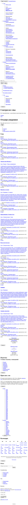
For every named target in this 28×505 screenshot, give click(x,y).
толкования (9, 36)
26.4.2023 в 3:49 (14, 206)
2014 (7, 403)
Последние (8, 8)
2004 (7, 415)
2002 (7, 417)
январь (7, 421)
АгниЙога (9, 259)
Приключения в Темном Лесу (7, 214)
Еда (8, 258)
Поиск (4, 482)
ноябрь (7, 433)
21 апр (2, 284)
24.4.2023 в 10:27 (15, 259)
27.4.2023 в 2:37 (14, 177)
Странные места (11, 180)
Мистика (5, 139)
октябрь (7, 431)
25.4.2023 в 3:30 (14, 237)
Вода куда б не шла (5, 242)
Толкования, (6, 21)
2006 (7, 413)
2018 (7, 399)
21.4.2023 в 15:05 (14, 300)
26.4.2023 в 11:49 (14, 202)
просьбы (9, 30)
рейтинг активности (11, 60)
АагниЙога (9, 209)
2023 (7, 393)
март (7, 423)
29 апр (2, 142)
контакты (9, 58)
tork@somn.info (7, 490)
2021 (7, 395)
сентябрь (8, 430)
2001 (7, 419)
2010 (7, 408)
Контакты (8, 102)
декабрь (7, 434)
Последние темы (10, 66)
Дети (9, 330)
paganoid (8, 174)
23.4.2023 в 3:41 (14, 270)
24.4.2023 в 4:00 (15, 262)
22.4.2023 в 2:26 (15, 282)
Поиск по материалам (10, 63)
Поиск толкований (10, 22)
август (7, 429)
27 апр (2, 155)
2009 (7, 409)
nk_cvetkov (8, 300)
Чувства (5, 330)
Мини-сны (5, 370)
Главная (5, 128)
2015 (7, 402)
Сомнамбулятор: (12, 1)
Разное (4, 62)
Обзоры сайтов (9, 14)
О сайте (5, 475)
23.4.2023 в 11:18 (14, 267)
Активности (8, 52)
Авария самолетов (5, 311)
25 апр (2, 212)
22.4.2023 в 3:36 (14, 279)
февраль (7, 422)
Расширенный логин (7, 90)
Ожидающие (9, 29)
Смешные (5, 366)
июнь (7, 427)
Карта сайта (5, 472)
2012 (7, 406)
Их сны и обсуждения (10, 59)
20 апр (2, 326)
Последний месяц (10, 25)
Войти (2, 83)
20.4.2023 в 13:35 (14, 328)
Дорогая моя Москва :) (6, 161)
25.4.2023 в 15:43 (14, 234)
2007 (7, 412)
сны (8, 17)
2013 (7, 405)
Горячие (7, 9)
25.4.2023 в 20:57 (16, 227)
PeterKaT (8, 202)
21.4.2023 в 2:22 (15, 323)
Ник (1, 80)
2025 (7, 390)
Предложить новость (10, 73)
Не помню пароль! (7, 92)
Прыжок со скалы (5, 189)
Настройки (8, 104)
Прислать (5, 483)
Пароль (2, 82)
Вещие (4, 147)
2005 (7, 414)
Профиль (8, 100)
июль (7, 428)
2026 (7, 389)
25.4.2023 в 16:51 (14, 230)
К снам (9, 37)
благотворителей (18, 489)
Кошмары (5, 192)
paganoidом (6, 489)
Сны (4, 130)
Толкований (8, 51)
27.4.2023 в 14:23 (13, 174)
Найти (14, 467)
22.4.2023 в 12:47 (14, 275)
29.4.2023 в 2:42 (14, 148)
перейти (5, 435)
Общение (8, 99)
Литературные (6, 217)
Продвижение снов (10, 32)
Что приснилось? (5, 123)
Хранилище (5, 481)
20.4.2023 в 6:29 (14, 335)
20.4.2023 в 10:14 (14, 332)
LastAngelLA (9, 227)
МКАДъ (8, 140)
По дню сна (14, 459)
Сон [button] (2, 116)
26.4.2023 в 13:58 (14, 186)
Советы (7, 42)
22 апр (2, 273)
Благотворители (9, 55)
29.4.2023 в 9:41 (14, 144)
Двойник (3, 287)
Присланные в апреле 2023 (9, 131)
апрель (7, 424)
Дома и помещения (11, 164)
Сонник (7, 43)
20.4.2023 (3, 325)
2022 (7, 394)
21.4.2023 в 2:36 (15, 307)
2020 (7, 396)
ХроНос (8, 234)
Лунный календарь (10, 44)
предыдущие (14, 339)
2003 (7, 416)
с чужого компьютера (8, 88)
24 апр (2, 240)
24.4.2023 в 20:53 (16, 255)
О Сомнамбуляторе (10, 78)
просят (9, 31)
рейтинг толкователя (11, 38)
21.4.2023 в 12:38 (15, 303)
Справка (5, 473)
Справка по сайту (10, 76)
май (6, 426)
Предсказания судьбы (12, 147)
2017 (7, 400)
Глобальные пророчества (12, 151)
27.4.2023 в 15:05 (14, 157)
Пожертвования (9, 77)
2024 (7, 392)
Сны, (4, 3)
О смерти (10, 192)
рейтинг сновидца (11, 19)
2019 (7, 398)
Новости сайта (9, 72)
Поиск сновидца (9, 46)
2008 (7, 410)
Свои (12, 217)
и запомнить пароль (8, 86)
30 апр (2, 137)
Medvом (2, 489)
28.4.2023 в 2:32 (14, 153)
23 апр (2, 265)
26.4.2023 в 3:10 (15, 209)
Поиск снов (8, 4)
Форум (4, 476)
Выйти (7, 96)
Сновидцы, (5, 45)
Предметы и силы (12, 139)
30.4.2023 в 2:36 (14, 140)
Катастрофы (11, 208)
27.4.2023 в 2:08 (14, 181)
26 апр (2, 183)
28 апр (2, 150)
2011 (7, 407)
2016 (7, 401)
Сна (6, 50)
